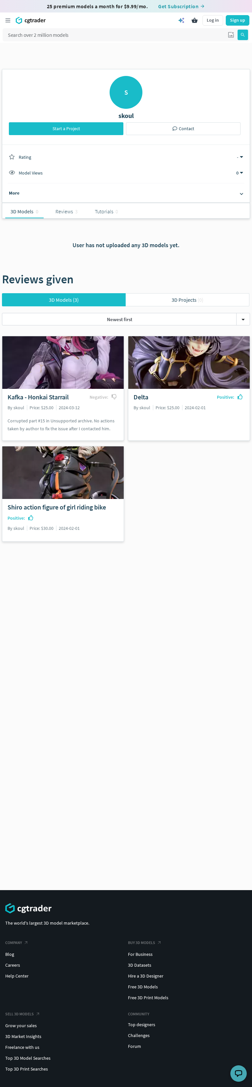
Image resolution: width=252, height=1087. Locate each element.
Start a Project (66, 128)
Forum (134, 1046)
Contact (186, 128)
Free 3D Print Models (148, 998)
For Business (140, 954)
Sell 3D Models (19, 1013)
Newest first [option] (119, 319)
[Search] (243, 35)
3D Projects (187, 299)
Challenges (139, 1035)
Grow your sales (21, 1025)
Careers (12, 965)
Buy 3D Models (141, 942)
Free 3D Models (143, 987)
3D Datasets (139, 965)
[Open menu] (8, 20)
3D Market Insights (23, 1036)
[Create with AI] (181, 20)
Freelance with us (22, 1047)
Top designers (141, 1025)
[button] (231, 35)
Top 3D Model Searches (28, 1058)
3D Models (64, 299)
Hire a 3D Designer (145, 976)
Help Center (17, 976)
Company (13, 942)
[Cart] (194, 20)
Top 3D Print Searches (26, 1069)
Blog (9, 954)
